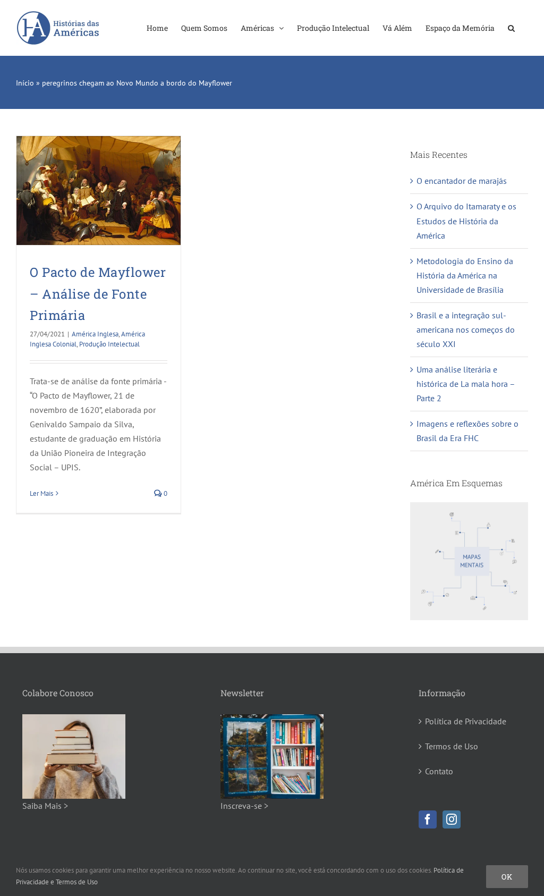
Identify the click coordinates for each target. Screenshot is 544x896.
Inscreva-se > (244, 805)
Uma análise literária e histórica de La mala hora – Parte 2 (465, 383)
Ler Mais (41, 493)
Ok (507, 877)
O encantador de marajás (461, 180)
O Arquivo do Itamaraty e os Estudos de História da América (466, 220)
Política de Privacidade (465, 721)
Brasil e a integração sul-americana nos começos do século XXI (465, 329)
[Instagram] (452, 819)
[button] (511, 28)
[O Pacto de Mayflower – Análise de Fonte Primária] (98, 190)
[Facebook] (428, 819)
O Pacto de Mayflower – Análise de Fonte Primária (98, 294)
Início (25, 83)
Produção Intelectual (109, 344)
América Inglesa (95, 334)
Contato (439, 771)
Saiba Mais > (45, 805)
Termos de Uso (451, 746)
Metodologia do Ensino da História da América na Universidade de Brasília (464, 275)
